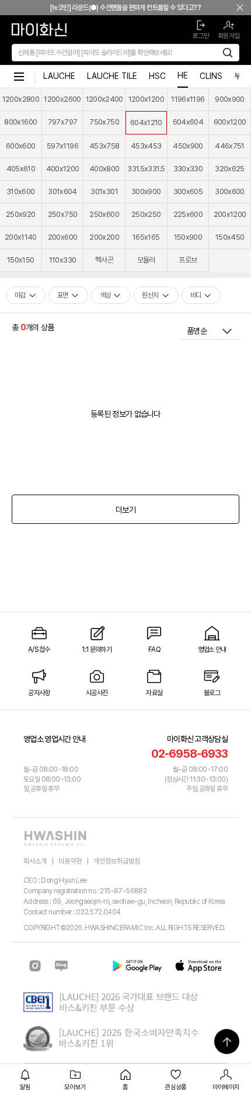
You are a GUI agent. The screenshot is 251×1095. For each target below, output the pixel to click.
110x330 (62, 259)
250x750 (62, 214)
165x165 (146, 237)
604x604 (188, 122)
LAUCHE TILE (112, 76)
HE (182, 75)
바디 (195, 295)
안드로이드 (137, 965)
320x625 (229, 168)
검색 (227, 52)
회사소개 (35, 861)
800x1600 (20, 122)
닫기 (240, 7)
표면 (62, 295)
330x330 (188, 168)
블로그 (61, 965)
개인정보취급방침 (116, 861)
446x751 (229, 145)
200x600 (62, 237)
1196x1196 (187, 99)
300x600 (229, 191)
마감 (20, 295)
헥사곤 (104, 259)
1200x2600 (62, 99)
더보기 (125, 509)
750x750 (103, 122)
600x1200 (230, 122)
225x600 (188, 214)
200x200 (103, 237)
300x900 (146, 191)
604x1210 (146, 122)
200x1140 (21, 237)
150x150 (20, 259)
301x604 (62, 191)
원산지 (150, 295)
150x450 (229, 237)
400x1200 (62, 168)
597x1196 (62, 145)
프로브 (188, 259)
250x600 (103, 214)
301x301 (103, 191)
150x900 (188, 237)
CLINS (211, 76)
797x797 (62, 122)
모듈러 (146, 259)
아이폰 (198, 965)
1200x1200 (146, 99)
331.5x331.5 (146, 168)
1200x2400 (104, 99)
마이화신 (19, 77)
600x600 (20, 145)
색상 (105, 295)
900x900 (229, 99)
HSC (157, 76)
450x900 (188, 145)
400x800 (104, 168)
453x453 (146, 145)
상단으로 (226, 1041)
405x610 (20, 168)
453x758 (104, 145)
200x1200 (230, 214)
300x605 (188, 191)
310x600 (20, 191)
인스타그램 (35, 965)
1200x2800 (20, 99)
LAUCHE (59, 76)
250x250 (146, 214)
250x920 (20, 214)
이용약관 (70, 861)
